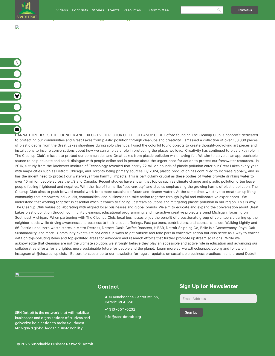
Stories (98, 10)
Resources (132, 10)
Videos (62, 10)
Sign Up (191, 312)
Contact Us (245, 10)
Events (113, 10)
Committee (159, 10)
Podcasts (80, 10)
